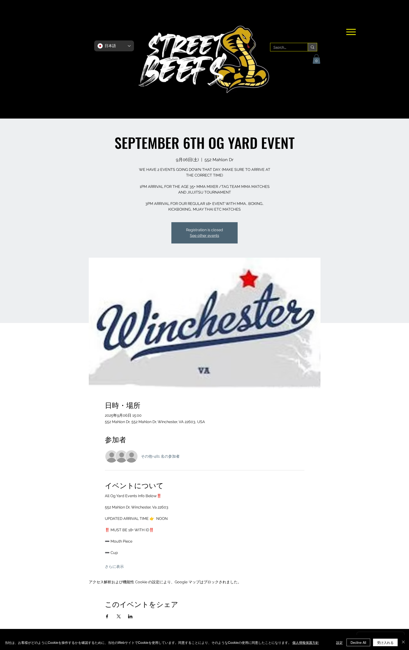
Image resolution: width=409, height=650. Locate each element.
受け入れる (385, 642)
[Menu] (351, 32)
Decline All (358, 642)
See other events (204, 235)
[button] (316, 59)
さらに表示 (114, 566)
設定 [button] (339, 642)
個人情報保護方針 (305, 642)
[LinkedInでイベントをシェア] (130, 616)
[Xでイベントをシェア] (118, 616)
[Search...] (312, 47)
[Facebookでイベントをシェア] (107, 616)
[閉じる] (403, 642)
